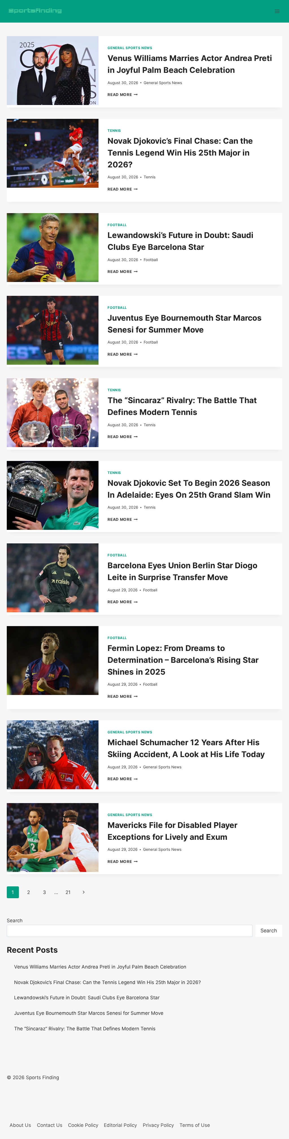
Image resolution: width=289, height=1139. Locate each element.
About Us (20, 1125)
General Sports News (130, 48)
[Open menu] (277, 11)
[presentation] (52, 70)
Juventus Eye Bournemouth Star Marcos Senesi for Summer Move (88, 1013)
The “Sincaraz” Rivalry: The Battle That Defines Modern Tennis (85, 1028)
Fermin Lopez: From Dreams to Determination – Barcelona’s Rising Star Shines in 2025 (183, 660)
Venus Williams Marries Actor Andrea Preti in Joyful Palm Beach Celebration (100, 967)
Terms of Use (194, 1125)
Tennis (114, 130)
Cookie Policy (83, 1125)
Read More (123, 94)
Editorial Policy (120, 1125)
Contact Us (49, 1125)
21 (68, 892)
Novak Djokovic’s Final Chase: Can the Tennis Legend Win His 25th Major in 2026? (180, 152)
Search (15, 920)
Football (117, 225)
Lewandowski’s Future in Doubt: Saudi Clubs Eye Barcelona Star (86, 997)
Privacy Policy (158, 1125)
